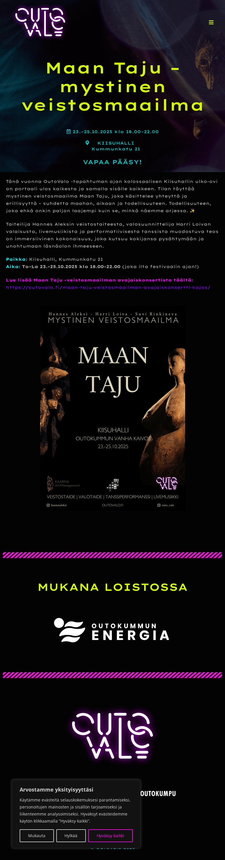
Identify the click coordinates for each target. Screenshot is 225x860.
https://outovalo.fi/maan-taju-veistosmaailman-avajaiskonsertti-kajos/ (108, 287)
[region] (76, 814)
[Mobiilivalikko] (211, 22)
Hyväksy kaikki (110, 835)
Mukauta (36, 835)
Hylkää (70, 835)
